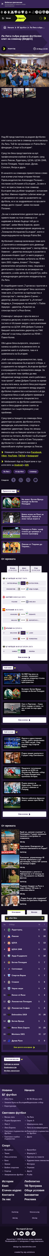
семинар (33, 472)
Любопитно (32, 1181)
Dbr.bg (34, 1218)
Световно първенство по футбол (15, 1132)
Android (18, 465)
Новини (7, 1090)
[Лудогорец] (2, 12)
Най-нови (8, 668)
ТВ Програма (33, 1185)
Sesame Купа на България (15, 1102)
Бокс (6, 1160)
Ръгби (29, 1175)
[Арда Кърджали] (16, 12)
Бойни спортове (11, 1167)
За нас (6, 1199)
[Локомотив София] (40, 12)
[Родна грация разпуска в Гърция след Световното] (24, 758)
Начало (11, 28)
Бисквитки (31, 1194)
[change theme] (44, 18)
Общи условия (34, 1190)
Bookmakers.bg (10, 1067)
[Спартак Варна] (22, 12)
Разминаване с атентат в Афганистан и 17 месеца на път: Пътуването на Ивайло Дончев (32, 875)
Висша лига (16, 597)
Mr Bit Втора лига (19, 647)
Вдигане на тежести (35, 1157)
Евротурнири (10, 1106)
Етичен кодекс (12, 1190)
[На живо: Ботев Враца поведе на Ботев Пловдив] (24, 693)
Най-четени (8, 732)
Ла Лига (6, 472)
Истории (7, 1181)
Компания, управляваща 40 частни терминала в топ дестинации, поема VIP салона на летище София (33, 860)
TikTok (21, 456)
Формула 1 (31, 1153)
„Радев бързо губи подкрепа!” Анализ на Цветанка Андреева (33, 899)
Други (29, 1137)
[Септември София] (30, 12)
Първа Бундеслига (12, 1121)
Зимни (7, 1164)
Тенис (7, 1153)
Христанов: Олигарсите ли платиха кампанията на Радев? (33, 847)
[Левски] (12, 12)
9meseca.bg (34, 1212)
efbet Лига (16, 579)
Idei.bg (15, 1218)
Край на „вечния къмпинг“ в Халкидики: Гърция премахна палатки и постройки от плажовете (33, 835)
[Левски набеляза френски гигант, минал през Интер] (24, 802)
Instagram (32, 456)
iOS (27, 465)
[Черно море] (44, 12)
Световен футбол (14, 1112)
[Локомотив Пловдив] (37, 12)
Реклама (30, 1199)
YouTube (12, 456)
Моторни (31, 1164)
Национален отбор (35, 1102)
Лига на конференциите (37, 1128)
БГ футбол (22, 28)
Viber (4, 456)
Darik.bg (15, 1212)
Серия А (14, 628)
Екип (5, 1185)
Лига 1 (7, 1124)
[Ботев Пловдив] (19, 12)
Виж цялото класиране (23, 1047)
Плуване (30, 1167)
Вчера (12, 569)
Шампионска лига (35, 1124)
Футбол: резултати (11, 1071)
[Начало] (5, 28)
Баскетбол (31, 1150)
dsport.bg (11, 49)
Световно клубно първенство (12, 1138)
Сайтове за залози (11, 1064)
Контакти (8, 1194)
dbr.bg (22, 842)
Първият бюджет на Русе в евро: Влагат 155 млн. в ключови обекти (32, 888)
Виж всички (22, 657)
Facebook (36, 452)
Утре (36, 569)
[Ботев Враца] (47, 12)
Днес (24, 569)
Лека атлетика (10, 1157)
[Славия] (26, 12)
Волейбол (8, 1150)
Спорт (6, 1145)
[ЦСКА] (5, 12)
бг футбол (19, 472)
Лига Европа (10, 1128)
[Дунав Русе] (33, 12)
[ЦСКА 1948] (8, 12)
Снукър (7, 1171)
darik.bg (23, 852)
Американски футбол (13, 1175)
